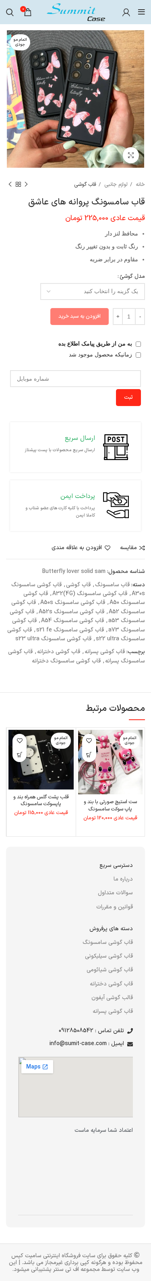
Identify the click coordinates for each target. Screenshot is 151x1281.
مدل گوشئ (132, 276)
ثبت (128, 398)
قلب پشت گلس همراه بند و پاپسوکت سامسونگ (41, 800)
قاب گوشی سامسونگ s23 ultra (53, 639)
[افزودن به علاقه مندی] (89, 741)
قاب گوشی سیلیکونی (109, 956)
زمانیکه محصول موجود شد (101, 354)
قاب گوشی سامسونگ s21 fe (70, 630)
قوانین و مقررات (114, 906)
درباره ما (123, 879)
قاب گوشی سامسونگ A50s (72, 602)
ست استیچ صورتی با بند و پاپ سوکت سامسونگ (110, 805)
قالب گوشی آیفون (112, 997)
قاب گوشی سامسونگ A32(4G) (89, 593)
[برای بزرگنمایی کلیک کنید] (131, 155)
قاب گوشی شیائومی (110, 970)
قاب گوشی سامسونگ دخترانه (66, 661)
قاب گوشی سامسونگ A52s (71, 612)
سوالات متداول (115, 893)
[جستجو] (10, 12)
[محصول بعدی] (10, 185)
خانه (139, 185)
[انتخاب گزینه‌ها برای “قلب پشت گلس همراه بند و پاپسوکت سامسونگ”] (19, 755)
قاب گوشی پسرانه (105, 652)
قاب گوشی (85, 185)
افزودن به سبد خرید (79, 316)
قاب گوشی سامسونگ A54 (72, 621)
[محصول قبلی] (26, 185)
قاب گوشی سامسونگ (108, 942)
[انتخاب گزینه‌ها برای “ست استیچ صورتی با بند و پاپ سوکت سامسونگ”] (89, 755)
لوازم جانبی (115, 185)
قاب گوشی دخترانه (58, 652)
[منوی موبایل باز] (141, 12)
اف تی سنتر (66, 1269)
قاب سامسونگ (112, 585)
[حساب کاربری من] (126, 12)
